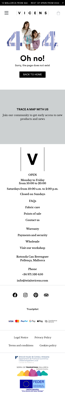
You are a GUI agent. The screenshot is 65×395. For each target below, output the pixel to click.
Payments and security (32, 235)
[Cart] (58, 13)
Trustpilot (32, 309)
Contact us (32, 220)
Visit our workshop (32, 247)
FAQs (32, 201)
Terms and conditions (21, 345)
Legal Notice (21, 337)
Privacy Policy (43, 337)
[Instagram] (25, 295)
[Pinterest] (35, 295)
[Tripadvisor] (46, 295)
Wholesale (32, 241)
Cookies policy (48, 345)
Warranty (32, 228)
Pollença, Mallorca (32, 260)
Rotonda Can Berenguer (32, 256)
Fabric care (32, 207)
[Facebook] (15, 295)
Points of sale (32, 213)
